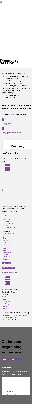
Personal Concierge (10, 225)
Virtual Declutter (9, 228)
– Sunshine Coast (8, 234)
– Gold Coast (6, 236)
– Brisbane (5, 238)
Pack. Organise (8, 223)
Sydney (6, 240)
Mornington (7, 244)
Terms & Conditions (19, 315)
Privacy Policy (6, 315)
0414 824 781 (6, 124)
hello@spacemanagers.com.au (12, 133)
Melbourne (7, 242)
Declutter (6, 221)
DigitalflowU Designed (9, 317)
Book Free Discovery (12, 359)
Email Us (6, 263)
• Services (6, 219)
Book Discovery (9, 272)
